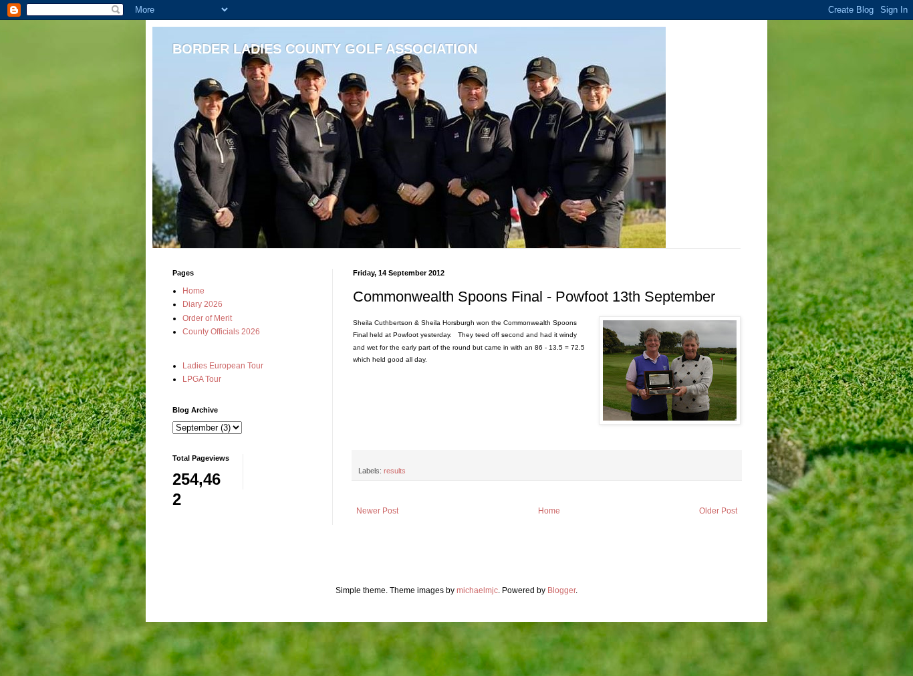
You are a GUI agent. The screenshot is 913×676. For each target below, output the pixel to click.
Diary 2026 (202, 304)
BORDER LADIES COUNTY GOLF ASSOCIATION (324, 48)
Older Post (718, 511)
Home (549, 511)
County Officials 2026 (221, 331)
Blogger (561, 590)
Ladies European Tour (222, 365)
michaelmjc (477, 590)
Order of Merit (207, 318)
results (395, 471)
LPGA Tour (201, 379)
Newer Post (377, 511)
